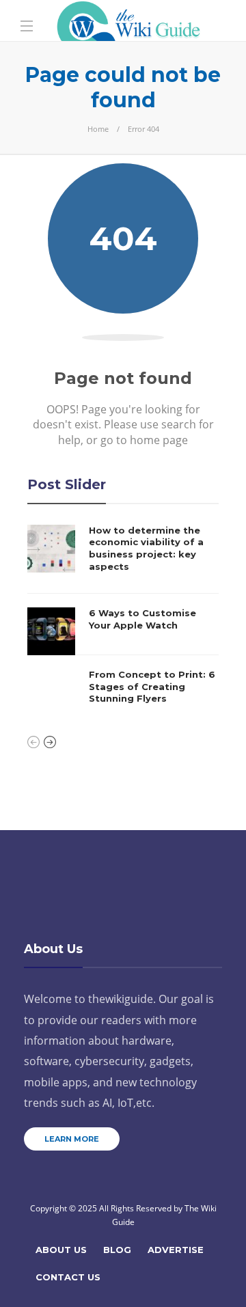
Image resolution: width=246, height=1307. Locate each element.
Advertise (176, 1249)
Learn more (71, 1139)
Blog (117, 1249)
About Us (61, 1249)
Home (98, 129)
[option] (123, 621)
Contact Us (68, 1276)
